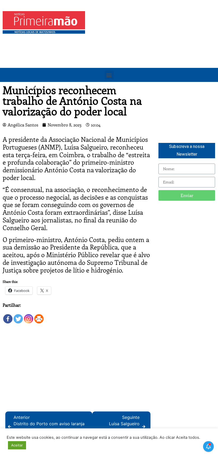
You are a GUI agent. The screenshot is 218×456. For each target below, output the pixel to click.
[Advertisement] (152, 48)
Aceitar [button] (17, 445)
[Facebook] (7, 316)
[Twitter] (18, 316)
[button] (109, 75)
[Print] (39, 316)
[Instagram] (28, 316)
